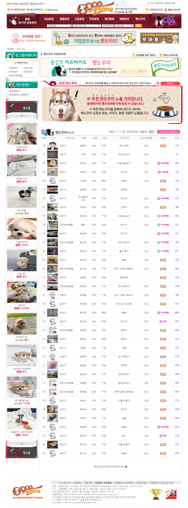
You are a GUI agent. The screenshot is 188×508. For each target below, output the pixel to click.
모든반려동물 (66, 224)
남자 (94, 163)
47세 (104, 233)
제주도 (124, 189)
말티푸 (22, 273)
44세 (104, 277)
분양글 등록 (169, 3)
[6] (109, 466)
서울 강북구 (124, 444)
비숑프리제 (21, 147)
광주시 (124, 330)
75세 (104, 198)
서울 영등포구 (124, 163)
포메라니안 (21, 178)
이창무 (83, 207)
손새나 (83, 400)
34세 (104, 145)
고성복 (83, 180)
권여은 (83, 260)
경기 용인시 (124, 356)
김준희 (83, 189)
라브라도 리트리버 (22, 368)
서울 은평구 (124, 400)
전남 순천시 (124, 154)
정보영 (83, 216)
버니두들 (21, 210)
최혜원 (83, 383)
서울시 (124, 180)
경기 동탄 (124, 145)
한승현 (83, 427)
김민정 (83, 435)
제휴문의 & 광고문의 (124, 483)
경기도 (124, 172)
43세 (104, 321)
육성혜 (83, 233)
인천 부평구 (124, 242)
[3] (100, 466)
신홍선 (83, 347)
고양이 (62, 145)
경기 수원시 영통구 (124, 268)
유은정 (83, 312)
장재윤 (83, 286)
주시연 (83, 444)
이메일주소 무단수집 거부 (161, 483)
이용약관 (88, 483)
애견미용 (28, 68)
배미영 (83, 409)
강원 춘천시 (124, 374)
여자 (94, 145)
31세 (104, 453)
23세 (104, 207)
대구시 (124, 233)
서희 (83, 154)
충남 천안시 (124, 383)
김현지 (83, 145)
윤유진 (83, 339)
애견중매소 (14, 91)
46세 (104, 409)
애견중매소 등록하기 (19, 94)
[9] (118, 466)
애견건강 (28, 71)
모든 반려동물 (66, 242)
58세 (104, 180)
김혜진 (83, 277)
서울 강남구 (124, 216)
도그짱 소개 (64, 483)
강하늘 (83, 295)
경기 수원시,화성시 (124, 295)
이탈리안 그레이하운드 (21, 432)
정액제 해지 (141, 483)
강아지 (62, 154)
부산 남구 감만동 (124, 304)
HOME (11, 49)
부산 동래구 (124, 286)
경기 (124, 435)
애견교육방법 (15, 75)
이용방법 (77, 483)
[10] (122, 466)
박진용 (83, 304)
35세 (104, 189)
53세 (104, 304)
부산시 (124, 198)
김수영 (83, 268)
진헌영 (83, 330)
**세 (104, 154)
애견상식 (13, 71)
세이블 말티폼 (22, 400)
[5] (106, 466)
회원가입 (159, 3)
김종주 (83, 356)
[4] (103, 466)
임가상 (83, 453)
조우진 (83, 163)
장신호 (83, 321)
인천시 (124, 207)
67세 (104, 435)
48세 (104, 312)
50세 (104, 330)
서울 (124, 347)
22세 (104, 224)
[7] (112, 466)
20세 (104, 260)
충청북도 (124, 277)
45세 (104, 172)
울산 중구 (124, 251)
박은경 (83, 251)
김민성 (83, 242)
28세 (104, 339)
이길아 (83, 172)
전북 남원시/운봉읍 (124, 391)
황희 (83, 224)
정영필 (83, 391)
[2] (96, 466)
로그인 (150, 3)
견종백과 (13, 68)
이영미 (83, 418)
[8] (115, 466)
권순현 (83, 374)
